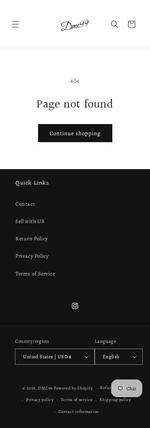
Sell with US (29, 221)
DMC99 (45, 388)
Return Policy (31, 238)
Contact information (78, 412)
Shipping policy (115, 400)
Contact (25, 204)
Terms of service (76, 400)
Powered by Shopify (73, 388)
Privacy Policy (31, 256)
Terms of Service (35, 273)
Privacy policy (40, 400)
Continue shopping (75, 133)
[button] (15, 24)
